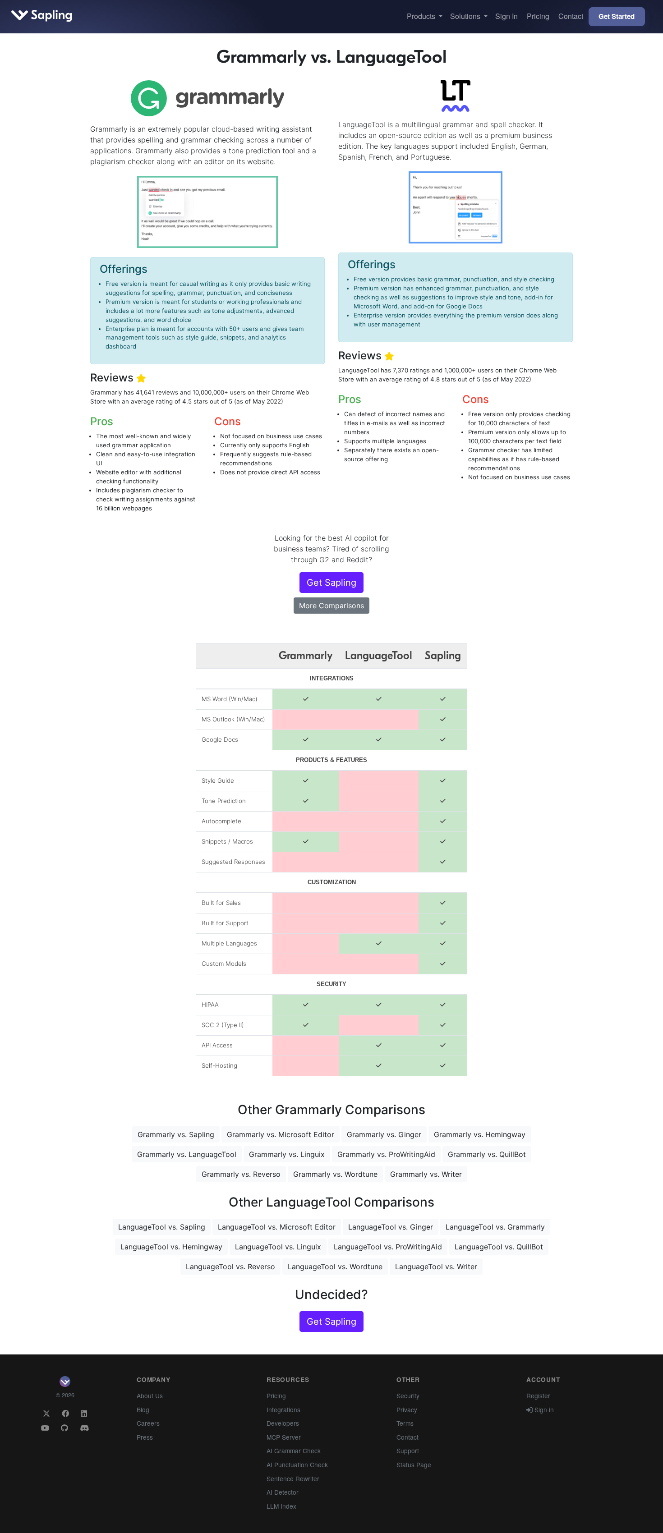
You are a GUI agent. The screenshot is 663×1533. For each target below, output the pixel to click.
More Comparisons (331, 605)
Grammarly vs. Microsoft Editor (280, 1134)
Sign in (543, 1409)
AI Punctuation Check (297, 1464)
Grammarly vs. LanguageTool (186, 1154)
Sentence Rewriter (293, 1478)
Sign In (506, 16)
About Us (150, 1395)
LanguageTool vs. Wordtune (335, 1266)
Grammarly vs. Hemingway (479, 1134)
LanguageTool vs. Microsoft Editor (277, 1226)
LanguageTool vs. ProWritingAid (388, 1246)
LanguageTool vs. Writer (436, 1266)
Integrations (283, 1409)
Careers (148, 1422)
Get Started (617, 16)
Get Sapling (331, 582)
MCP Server (284, 1436)
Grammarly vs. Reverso (241, 1174)
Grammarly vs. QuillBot (487, 1154)
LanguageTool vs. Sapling (161, 1226)
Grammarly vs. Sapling (176, 1134)
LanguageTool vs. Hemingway (171, 1246)
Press (145, 1436)
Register (538, 1395)
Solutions (466, 16)
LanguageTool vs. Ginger (390, 1226)
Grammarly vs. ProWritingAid (386, 1154)
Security (407, 1395)
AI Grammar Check (294, 1450)
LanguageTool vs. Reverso (230, 1266)
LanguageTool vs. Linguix (278, 1246)
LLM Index (281, 1505)
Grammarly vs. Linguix (287, 1154)
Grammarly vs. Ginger (384, 1134)
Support (407, 1450)
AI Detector (283, 1491)
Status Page (413, 1464)
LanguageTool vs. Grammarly (495, 1226)
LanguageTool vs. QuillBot (499, 1246)
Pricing (538, 16)
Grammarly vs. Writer (426, 1174)
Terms (405, 1422)
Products (422, 16)
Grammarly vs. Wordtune (335, 1174)
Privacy (406, 1409)
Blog (143, 1409)
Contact (570, 16)
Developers (283, 1422)
